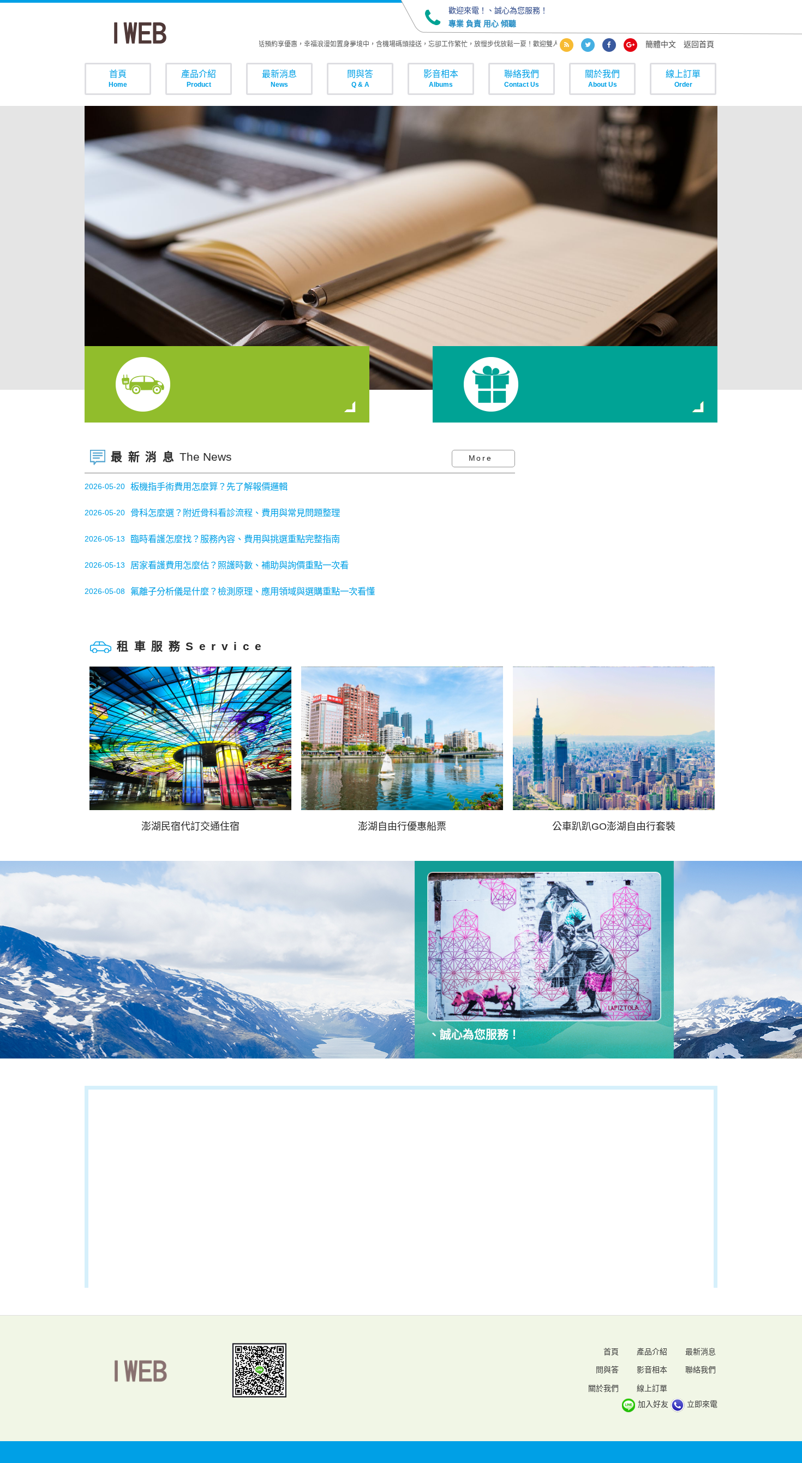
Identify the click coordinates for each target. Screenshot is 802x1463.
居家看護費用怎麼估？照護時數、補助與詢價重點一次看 (239, 541)
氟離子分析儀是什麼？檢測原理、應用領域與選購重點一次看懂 (252, 568)
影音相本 (440, 78)
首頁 (118, 78)
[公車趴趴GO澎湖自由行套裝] (405, 739)
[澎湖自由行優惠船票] (194, 739)
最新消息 (279, 78)
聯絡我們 (521, 78)
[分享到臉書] (609, 45)
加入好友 (653, 1404)
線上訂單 (683, 78)
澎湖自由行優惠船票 (193, 826)
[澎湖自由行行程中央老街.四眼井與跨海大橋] (617, 739)
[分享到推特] (588, 45)
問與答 (360, 78)
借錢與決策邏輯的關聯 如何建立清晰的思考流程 (223, 594)
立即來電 (702, 1404)
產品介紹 (198, 78)
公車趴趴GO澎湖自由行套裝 (405, 826)
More (481, 458)
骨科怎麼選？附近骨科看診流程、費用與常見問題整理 (235, 489)
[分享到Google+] (630, 45)
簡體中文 (660, 44)
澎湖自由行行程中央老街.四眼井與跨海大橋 (616, 826)
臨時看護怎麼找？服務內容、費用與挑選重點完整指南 (235, 515)
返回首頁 (699, 44)
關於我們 (602, 78)
